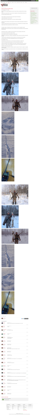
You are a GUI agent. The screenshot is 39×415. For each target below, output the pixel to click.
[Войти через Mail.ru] (8, 399)
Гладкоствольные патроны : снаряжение (33, 23)
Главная (2, 2)
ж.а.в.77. (4, 340)
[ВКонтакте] (21, 318)
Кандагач (4, 365)
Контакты (24, 406)
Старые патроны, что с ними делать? (34, 16)
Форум (4, 2)
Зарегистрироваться (33, 0)
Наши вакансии (24, 409)
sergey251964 (4, 329)
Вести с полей (18, 2)
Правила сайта (8, 407)
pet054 (4, 372)
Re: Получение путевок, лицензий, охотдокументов (34, 21)
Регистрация (8, 406)
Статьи (15, 2)
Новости (18, 406)
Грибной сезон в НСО (33, 19)
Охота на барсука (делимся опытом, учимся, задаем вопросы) (34, 17)
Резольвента (22, 413)
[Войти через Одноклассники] (6, 399)
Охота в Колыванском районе (34, 20)
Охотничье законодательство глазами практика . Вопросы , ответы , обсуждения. (34, 13)
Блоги (6, 2)
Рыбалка (26, 2)
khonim (4, 322)
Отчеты (8, 2)
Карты (21, 2)
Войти (36, 0)
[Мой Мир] (23, 318)
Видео (13, 2)
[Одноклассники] (22, 318)
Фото (10, 2)
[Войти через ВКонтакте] (5, 399)
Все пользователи (24, 407)
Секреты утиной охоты (33, 18)
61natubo (4, 333)
